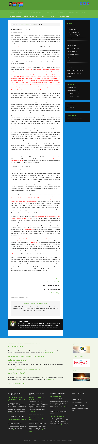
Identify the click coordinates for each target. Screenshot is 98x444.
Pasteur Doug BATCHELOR (52, 281)
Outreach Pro (47, 440)
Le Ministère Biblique (20, 5)
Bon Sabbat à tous (56, 396)
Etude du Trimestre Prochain (73, 39)
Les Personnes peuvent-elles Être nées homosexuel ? (17, 399)
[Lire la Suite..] (11, 412)
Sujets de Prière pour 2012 (73, 87)
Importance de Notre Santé (17, 419)
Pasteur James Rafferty (58, 416)
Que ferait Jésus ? (17, 373)
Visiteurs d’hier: (75, 399)
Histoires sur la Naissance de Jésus (75, 70)
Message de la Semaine (72, 26)
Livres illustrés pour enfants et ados (75, 118)
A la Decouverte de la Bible (73, 48)
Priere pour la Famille (71, 29)
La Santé (69, 76)
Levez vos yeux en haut (74, 35)
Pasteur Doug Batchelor (22, 297)
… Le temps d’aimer (17, 360)
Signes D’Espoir (70, 107)
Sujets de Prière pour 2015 (73, 96)
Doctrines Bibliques (71, 45)
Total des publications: (77, 405)
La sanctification (16, 346)
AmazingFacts (70, 60)
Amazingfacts (56, 278)
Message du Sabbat (73, 30)
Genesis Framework (56, 440)
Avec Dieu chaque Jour (74, 32)
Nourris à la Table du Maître (75, 34)
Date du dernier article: (77, 408)
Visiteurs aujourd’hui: (76, 396)
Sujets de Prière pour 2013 (73, 90)
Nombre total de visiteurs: (78, 402)
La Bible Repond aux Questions (74, 73)
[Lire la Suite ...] (49, 352)
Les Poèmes (69, 67)
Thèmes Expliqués (71, 57)
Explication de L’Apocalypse (73, 54)
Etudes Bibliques (70, 42)
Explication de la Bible (72, 51)
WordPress (64, 440)
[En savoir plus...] (16, 429)
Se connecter (71, 440)
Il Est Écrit (69, 64)
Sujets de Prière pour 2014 (73, 93)
